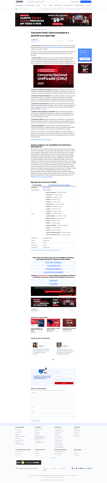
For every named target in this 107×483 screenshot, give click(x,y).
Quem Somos (17, 429)
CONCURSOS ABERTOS (53, 269)
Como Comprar (18, 432)
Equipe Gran (35, 39)
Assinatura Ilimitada (85, 1)
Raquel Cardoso (50, 331)
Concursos (38, 5)
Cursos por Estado (58, 442)
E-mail (32, 411)
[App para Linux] (74, 468)
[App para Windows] (72, 468)
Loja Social (17, 434)
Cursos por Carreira (58, 440)
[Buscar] (27, 2)
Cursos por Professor (58, 443)
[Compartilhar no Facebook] (69, 40)
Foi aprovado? (40, 442)
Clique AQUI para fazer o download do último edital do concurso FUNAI (45, 250)
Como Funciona (18, 430)
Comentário (33, 392)
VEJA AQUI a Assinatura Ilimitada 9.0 (43, 176)
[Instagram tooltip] (82, 468)
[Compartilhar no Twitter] (70, 40)
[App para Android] (78, 468)
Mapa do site (62, 468)
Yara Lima (64, 331)
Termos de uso (53, 468)
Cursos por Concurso (58, 438)
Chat (37, 430)
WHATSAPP (54, 280)
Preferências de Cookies (20, 443)
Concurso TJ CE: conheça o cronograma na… (69, 329)
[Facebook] (87, 468)
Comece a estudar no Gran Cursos (53, 291)
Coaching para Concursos (59, 430)
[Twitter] (89, 468)
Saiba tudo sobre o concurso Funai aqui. (41, 139)
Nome (32, 407)
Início (32, 29)
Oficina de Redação (58, 445)
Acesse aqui (44, 109)
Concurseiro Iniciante (68, 5)
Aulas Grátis (76, 434)
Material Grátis (77, 430)
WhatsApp (38, 432)
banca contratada (46, 187)
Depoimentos (76, 429)
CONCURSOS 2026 (53, 265)
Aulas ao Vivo (76, 432)
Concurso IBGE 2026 (29, 5)
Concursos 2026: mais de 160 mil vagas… (53, 329)
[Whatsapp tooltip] (85, 468)
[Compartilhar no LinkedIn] (72, 40)
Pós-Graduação (57, 436)
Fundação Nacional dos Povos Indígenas (52, 47)
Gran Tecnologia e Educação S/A (45, 475)
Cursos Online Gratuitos (59, 447)
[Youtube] (80, 468)
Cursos (44, 5)
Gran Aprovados (58, 5)
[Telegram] (91, 468)
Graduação (56, 434)
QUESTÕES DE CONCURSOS (53, 272)
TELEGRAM (53, 284)
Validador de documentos (20, 436)
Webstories (88, 5)
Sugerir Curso (77, 436)
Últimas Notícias (19, 5)
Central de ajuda (39, 429)
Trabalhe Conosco (18, 442)
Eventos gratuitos (75, 1)
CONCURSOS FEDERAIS (53, 262)
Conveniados (17, 438)
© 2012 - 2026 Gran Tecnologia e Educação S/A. (26, 468)
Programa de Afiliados (19, 440)
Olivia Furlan (33, 332)
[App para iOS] (76, 468)
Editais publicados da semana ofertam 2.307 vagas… (37, 329)
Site (31, 415)
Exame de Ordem (57, 432)
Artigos (50, 5)
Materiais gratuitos (79, 5)
